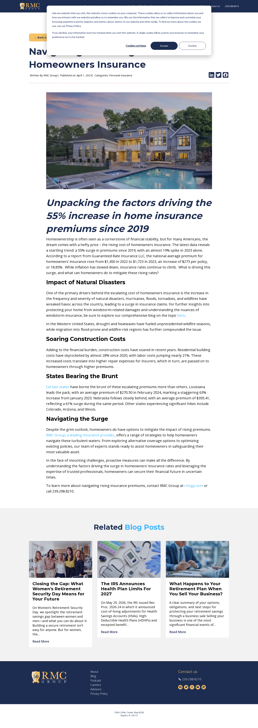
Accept (164, 45)
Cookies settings (136, 45)
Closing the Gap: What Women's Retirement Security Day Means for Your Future (58, 591)
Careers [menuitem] (95, 685)
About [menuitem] (94, 671)
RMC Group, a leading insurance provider (80, 435)
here (181, 315)
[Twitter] (218, 75)
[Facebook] (225, 75)
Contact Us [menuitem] (214, 6)
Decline (192, 45)
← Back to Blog (44, 37)
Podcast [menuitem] (95, 680)
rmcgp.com (193, 485)
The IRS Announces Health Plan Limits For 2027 (126, 588)
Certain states (57, 386)
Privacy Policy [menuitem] (99, 693)
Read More (40, 641)
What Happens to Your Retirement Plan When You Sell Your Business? (196, 588)
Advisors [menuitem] (95, 689)
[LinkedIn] (211, 75)
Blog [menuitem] (93, 676)
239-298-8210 (232, 6)
